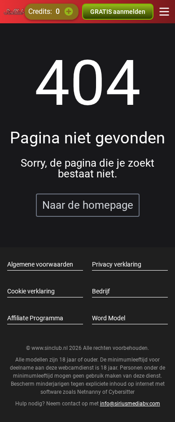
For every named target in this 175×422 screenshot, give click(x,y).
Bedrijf (101, 291)
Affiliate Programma (35, 318)
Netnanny (89, 392)
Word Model (108, 318)
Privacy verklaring (116, 264)
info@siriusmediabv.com (130, 403)
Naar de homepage (87, 205)
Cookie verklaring (31, 291)
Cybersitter (122, 392)
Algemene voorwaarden (40, 264)
